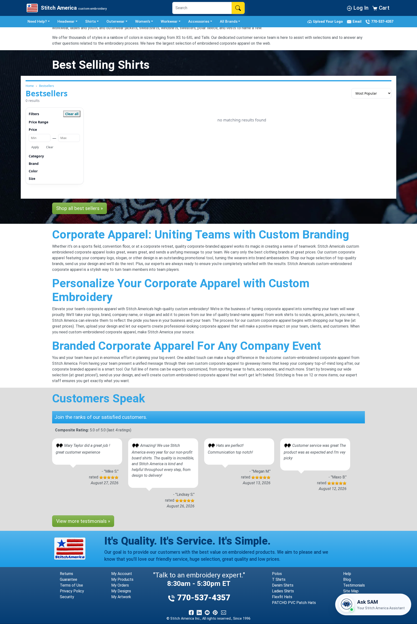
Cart (383, 8)
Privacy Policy (72, 591)
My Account (121, 573)
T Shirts (278, 579)
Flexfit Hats (282, 597)
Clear (49, 147)
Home (30, 86)
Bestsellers (46, 86)
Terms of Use (71, 585)
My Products (122, 579)
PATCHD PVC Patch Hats (294, 602)
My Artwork (121, 597)
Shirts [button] (90, 21)
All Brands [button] (228, 21)
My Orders (120, 585)
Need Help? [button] (37, 21)
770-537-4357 (381, 21)
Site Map (351, 591)
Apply (35, 147)
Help (347, 573)
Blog (347, 579)
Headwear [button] (66, 21)
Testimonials (354, 585)
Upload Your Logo (328, 21)
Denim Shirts (282, 585)
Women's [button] (142, 21)
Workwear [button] (169, 21)
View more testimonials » (83, 521)
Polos (277, 573)
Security (67, 597)
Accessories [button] (198, 21)
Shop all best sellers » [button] (79, 208)
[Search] (238, 8)
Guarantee (68, 579)
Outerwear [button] (115, 21)
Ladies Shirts (283, 591)
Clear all (71, 114)
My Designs (121, 591)
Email (357, 21)
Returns (66, 573)
